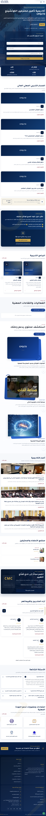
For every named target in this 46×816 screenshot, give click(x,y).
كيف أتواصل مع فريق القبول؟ (12, 696)
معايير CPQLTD (40, 791)
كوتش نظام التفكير (35, 280)
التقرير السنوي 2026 (39, 794)
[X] (8, 809)
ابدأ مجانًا (42, 24)
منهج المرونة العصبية (38, 441)
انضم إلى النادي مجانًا (29, 590)
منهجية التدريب (17, 776)
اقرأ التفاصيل (40, 483)
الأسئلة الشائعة (17, 781)
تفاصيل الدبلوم (40, 114)
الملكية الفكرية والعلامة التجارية (36, 796)
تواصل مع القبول (8, 201)
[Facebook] (14, 809)
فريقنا (19, 768)
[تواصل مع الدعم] (44, 813)
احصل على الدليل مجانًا (23, 240)
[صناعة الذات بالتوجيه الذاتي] (23, 387)
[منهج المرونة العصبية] (23, 425)
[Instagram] (20, 809)
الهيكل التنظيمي (17, 771)
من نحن (19, 763)
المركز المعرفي (40, 802)
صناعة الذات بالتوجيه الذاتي (36, 402)
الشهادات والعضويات (16, 779)
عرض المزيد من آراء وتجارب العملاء (23, 660)
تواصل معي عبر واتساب (24, 58)
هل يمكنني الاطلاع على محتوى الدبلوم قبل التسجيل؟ (34, 696)
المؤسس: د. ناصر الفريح (40, 776)
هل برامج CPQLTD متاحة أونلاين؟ (34, 691)
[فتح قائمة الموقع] (41, 2)
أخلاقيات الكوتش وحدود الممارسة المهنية (31, 363)
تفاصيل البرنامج (33, 290)
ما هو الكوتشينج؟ (34, 677)
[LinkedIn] (11, 809)
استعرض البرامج (33, 24)
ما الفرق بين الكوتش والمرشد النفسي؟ (12, 691)
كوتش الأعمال (17, 280)
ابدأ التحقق (4, 748)
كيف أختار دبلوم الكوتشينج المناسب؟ (12, 677)
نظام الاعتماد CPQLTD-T (38, 804)
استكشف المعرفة (39, 334)
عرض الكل (4, 258)
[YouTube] (17, 809)
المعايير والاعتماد (17, 766)
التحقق (41, 799)
